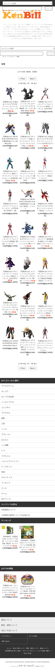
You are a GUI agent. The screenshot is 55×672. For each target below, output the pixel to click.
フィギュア (11, 56)
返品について (44, 648)
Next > (32, 79)
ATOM (29, 653)
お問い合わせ (5, 641)
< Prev (22, 79)
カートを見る (33, 636)
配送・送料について (32, 648)
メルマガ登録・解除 (43, 651)
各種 (18, 56)
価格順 (28, 72)
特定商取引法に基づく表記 (12, 651)
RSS (25, 653)
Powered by (14, 666)
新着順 (34, 72)
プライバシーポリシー (29, 651)
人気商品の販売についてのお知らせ (15, 515)
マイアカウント (6, 636)
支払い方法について (18, 648)
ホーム (4, 56)
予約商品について (8, 510)
